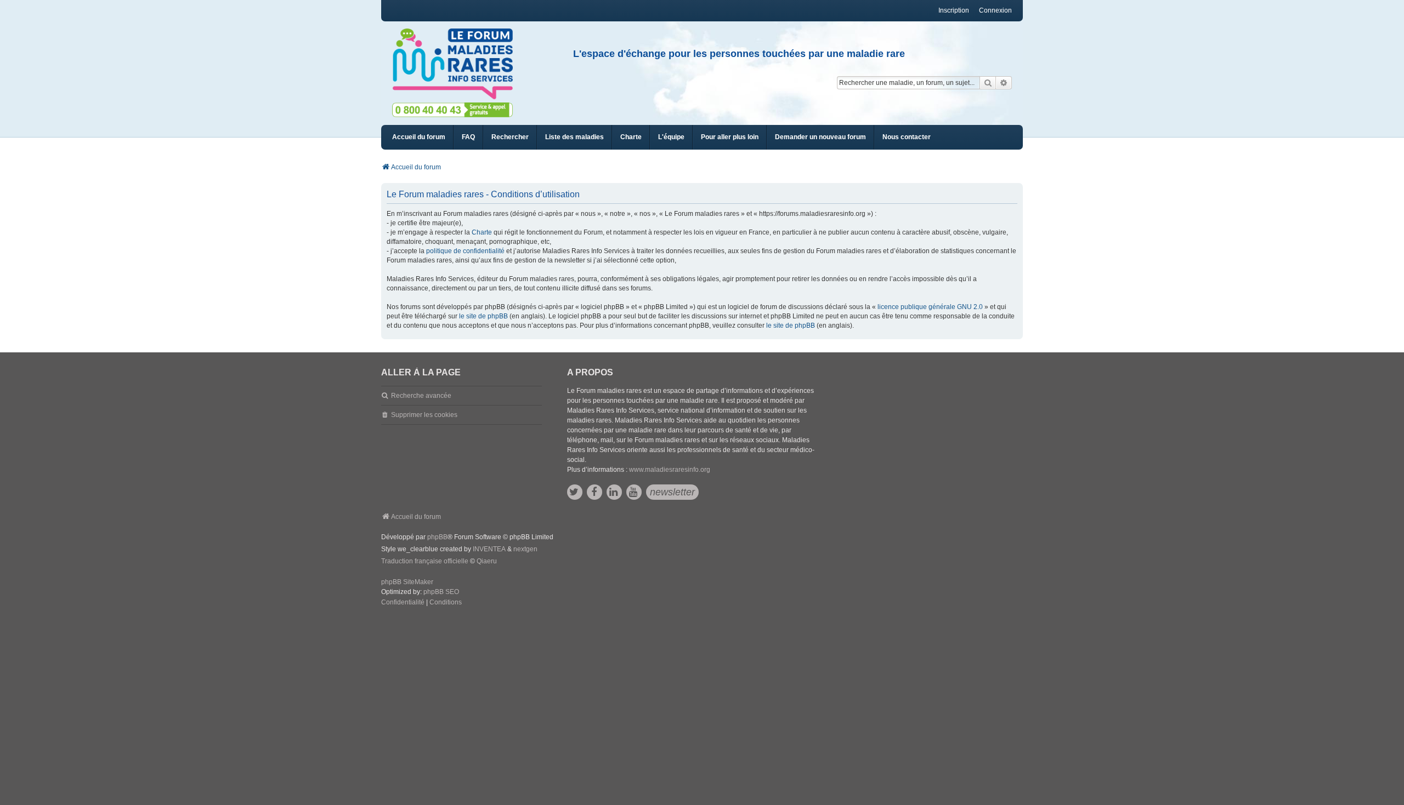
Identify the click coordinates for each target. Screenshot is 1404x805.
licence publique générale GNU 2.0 (930, 307)
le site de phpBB (483, 316)
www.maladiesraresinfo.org (669, 469)
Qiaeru (487, 561)
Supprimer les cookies (424, 415)
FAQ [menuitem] (468, 137)
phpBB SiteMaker (407, 582)
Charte (482, 232)
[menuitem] (574, 137)
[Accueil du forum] (457, 64)
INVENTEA (489, 549)
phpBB (437, 537)
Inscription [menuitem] (953, 10)
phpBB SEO (441, 592)
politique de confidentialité (465, 251)
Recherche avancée (421, 395)
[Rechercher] (988, 82)
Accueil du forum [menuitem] (418, 137)
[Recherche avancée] (1004, 82)
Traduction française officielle (424, 561)
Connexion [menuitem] (995, 10)
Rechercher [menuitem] (510, 137)
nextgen (525, 549)
